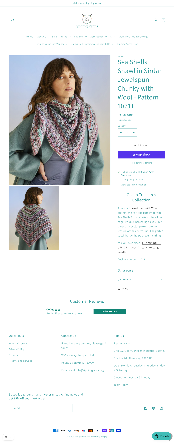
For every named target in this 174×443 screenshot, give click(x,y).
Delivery (13, 355)
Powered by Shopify (99, 436)
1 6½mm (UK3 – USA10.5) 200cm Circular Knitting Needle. (139, 247)
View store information (134, 184)
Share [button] (125, 288)
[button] (13, 20)
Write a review (109, 311)
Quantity (122, 125)
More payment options (141, 162)
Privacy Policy (16, 349)
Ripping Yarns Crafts (81, 436)
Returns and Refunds (20, 360)
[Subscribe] (68, 408)
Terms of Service (18, 343)
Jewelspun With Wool (144, 208)
